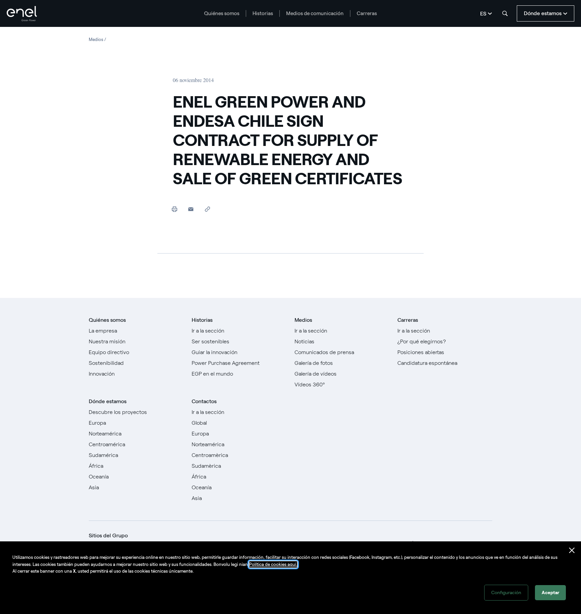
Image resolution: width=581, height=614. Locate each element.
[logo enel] (22, 13)
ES (483, 13)
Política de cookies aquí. (273, 564)
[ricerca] (505, 13)
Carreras (367, 13)
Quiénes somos (221, 13)
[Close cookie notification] (572, 550)
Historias (263, 13)
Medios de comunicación (315, 13)
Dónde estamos (107, 401)
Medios (303, 320)
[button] (190, 209)
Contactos (204, 401)
